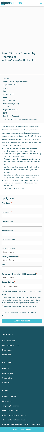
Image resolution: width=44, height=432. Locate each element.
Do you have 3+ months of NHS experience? (19, 274)
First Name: (6, 203)
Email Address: (8, 221)
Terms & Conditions (23, 424)
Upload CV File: (8, 282)
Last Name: (6, 212)
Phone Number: (8, 230)
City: (4, 265)
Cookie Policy (35, 424)
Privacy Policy (11, 424)
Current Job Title (8, 239)
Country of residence (10, 257)
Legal (4, 424)
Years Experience (9, 249)
